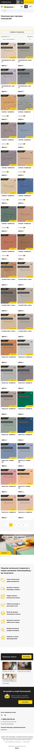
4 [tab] (7, 556)
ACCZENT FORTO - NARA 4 (8, 305)
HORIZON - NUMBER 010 (24, 139)
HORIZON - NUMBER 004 (8, 251)
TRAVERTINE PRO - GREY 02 (8, 86)
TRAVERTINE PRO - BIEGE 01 (8, 61)
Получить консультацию (7, 723)
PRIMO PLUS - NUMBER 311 (8, 434)
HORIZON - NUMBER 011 (8, 139)
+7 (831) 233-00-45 (6, 2)
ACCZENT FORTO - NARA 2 (25, 305)
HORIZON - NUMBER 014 (8, 195)
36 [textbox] (29, 39)
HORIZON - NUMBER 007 (24, 195)
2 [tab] (3, 556)
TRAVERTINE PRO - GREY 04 (24, 86)
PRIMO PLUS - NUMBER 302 (9, 512)
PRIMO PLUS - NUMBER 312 (25, 408)
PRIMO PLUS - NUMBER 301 (25, 512)
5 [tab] (9, 556)
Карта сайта (26, 741)
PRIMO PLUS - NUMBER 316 (25, 357)
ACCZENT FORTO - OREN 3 (8, 279)
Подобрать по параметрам (17, 32)
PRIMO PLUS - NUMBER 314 (25, 383)
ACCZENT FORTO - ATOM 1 (25, 331)
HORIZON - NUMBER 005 (24, 223)
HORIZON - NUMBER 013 (24, 112)
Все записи (26, 656)
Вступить (25, 702)
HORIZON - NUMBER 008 (24, 167)
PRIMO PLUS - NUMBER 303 (9, 357)
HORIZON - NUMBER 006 (8, 223)
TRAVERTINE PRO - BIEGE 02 (24, 61)
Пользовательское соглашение (13, 741)
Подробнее (4, 553)
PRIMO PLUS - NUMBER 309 (8, 461)
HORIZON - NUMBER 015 (8, 112)
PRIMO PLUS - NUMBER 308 (24, 461)
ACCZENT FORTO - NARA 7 (25, 279)
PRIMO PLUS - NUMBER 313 (9, 408)
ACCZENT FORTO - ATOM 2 (8, 331)
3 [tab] (5, 556)
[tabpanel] (17, 544)
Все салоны (4, 729)
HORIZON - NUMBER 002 (24, 251)
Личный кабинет (29, 2)
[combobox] (9, 39)
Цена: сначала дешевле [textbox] (8, 39)
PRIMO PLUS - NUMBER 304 (24, 487)
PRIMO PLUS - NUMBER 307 (9, 486)
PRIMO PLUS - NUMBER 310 (25, 434)
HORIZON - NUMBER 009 (8, 167)
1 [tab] (1, 556)
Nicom (17, 748)
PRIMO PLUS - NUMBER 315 (9, 383)
